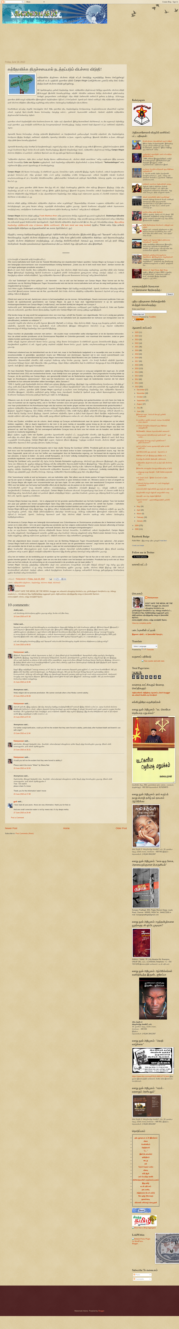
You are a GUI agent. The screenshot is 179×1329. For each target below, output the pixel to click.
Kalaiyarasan (19, 652)
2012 (137, 379)
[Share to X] (60, 579)
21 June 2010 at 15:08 (22, 682)
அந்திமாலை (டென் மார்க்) (146, 1193)
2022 (137, 343)
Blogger (101, 1311)
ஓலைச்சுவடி (146, 1199)
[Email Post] (50, 579)
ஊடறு (145, 1160)
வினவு (145, 1170)
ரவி (146, 1164)
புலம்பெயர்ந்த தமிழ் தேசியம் (152, 212)
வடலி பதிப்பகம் (145, 1186)
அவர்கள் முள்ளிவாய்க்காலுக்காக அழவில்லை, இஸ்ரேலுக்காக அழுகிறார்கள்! (158, 256)
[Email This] (55, 579)
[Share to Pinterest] (65, 579)
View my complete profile (141, 623)
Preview (135, 317)
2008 (137, 529)
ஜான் (15, 802)
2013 (137, 376)
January (140, 521)
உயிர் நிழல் (145, 1173)
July (138, 408)
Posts (137, 1275)
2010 (137, 387)
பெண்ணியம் (145, 1144)
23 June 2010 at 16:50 (22, 768)
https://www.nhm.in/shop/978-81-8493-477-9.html (150, 1076)
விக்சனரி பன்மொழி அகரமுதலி (146, 1202)
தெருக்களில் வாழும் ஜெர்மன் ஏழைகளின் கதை (152, 493)
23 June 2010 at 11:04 (22, 733)
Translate (150, 650)
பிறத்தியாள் (146, 1148)
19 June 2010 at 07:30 (22, 616)
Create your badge (138, 545)
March (139, 514)
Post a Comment (17, 818)
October (140, 397)
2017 (137, 361)
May (139, 506)
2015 (137, 368)
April (139, 510)
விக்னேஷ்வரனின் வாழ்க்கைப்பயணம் (146, 1180)
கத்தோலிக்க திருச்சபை (22, 583)
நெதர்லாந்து (36, 583)
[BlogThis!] (57, 579)
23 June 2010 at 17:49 (22, 794)
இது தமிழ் (145, 1183)
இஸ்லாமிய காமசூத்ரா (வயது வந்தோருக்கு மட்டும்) (154, 468)
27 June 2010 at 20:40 (22, 813)
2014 (137, 372)
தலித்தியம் (146, 1157)
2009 (137, 525)
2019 (137, 354)
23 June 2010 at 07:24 (22, 717)
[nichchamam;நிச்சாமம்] (141, 1212)
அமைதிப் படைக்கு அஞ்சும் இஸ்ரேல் (148, 496)
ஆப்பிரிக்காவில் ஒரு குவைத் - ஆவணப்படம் (151, 452)
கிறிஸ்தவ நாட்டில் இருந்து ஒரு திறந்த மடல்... (151, 455)
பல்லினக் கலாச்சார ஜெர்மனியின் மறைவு (157, 184)
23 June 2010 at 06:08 (22, 696)
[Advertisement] (68, 40)
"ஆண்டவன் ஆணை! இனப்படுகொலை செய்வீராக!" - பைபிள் (156, 241)
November (141, 393)
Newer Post (11, 828)
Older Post (121, 828)
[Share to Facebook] (62, 579)
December (141, 390)
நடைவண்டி (146, 1190)
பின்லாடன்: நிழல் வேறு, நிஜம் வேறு (155, 270)
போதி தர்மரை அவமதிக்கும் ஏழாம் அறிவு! (157, 141)
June (139, 411)
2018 (137, 358)
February (140, 517)
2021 (137, 347)
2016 (137, 365)
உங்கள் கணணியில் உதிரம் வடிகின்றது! (156, 197)
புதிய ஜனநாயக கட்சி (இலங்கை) (145, 1138)
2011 (137, 383)
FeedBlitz (152, 317)
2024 (137, 336)
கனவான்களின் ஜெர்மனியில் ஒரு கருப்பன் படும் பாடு (154, 489)
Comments (139, 1279)
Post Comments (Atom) (25, 833)
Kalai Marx (163, 540)
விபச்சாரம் (56, 583)
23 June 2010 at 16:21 (22, 750)
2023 (137, 340)
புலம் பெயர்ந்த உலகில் (145, 1177)
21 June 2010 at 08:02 (22, 645)
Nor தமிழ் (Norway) (145, 1196)
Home (66, 828)
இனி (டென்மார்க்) (146, 1154)
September (141, 401)
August (140, 404)
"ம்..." (146, 1151)
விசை (146, 1141)
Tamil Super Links (145, 1167)
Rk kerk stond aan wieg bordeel (76, 225)
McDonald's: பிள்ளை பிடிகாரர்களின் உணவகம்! (152, 431)
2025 (137, 332)
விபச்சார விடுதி (46, 583)
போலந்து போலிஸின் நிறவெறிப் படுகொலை (151, 459)
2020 (137, 350)
